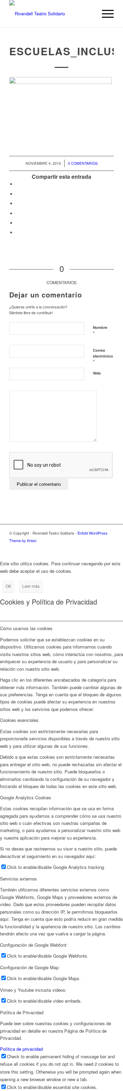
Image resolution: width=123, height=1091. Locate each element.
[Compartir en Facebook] (17, 184)
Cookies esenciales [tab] (19, 720)
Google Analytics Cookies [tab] (25, 797)
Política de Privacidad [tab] (21, 1012)
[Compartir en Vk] (17, 223)
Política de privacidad (21, 1049)
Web (97, 373)
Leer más (31, 586)
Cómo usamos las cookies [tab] (26, 628)
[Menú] (104, 13)
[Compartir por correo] (17, 232)
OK (8, 586)
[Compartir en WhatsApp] (17, 203)
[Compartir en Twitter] (17, 194)
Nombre (100, 330)
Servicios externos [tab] (18, 878)
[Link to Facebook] (109, 547)
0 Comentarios (83, 163)
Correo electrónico (103, 356)
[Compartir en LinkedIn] (17, 213)
